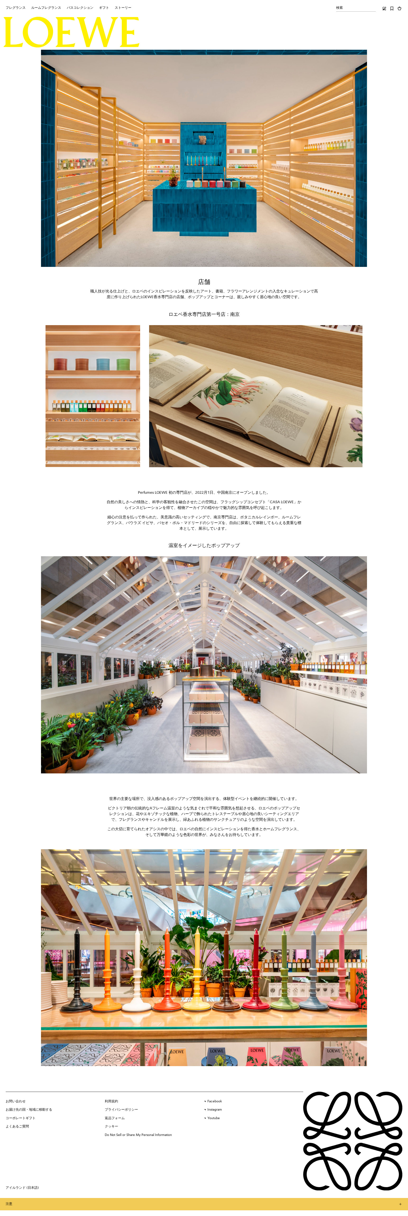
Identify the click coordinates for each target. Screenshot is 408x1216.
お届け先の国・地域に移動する (29, 1109)
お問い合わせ (16, 1101)
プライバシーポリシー (121, 1109)
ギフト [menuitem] (104, 7)
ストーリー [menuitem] (123, 7)
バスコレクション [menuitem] (80, 7)
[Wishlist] (392, 8)
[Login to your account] (384, 8)
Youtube (213, 1118)
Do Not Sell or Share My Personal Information (138, 1135)
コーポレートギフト (21, 1118)
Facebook (214, 1101)
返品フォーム (115, 1118)
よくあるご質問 (17, 1126)
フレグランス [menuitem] (16, 7)
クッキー (111, 1126)
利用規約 (111, 1101)
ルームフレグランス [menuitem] (46, 7)
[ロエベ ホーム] (72, 32)
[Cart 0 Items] (399, 8)
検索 (339, 7)
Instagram (214, 1109)
